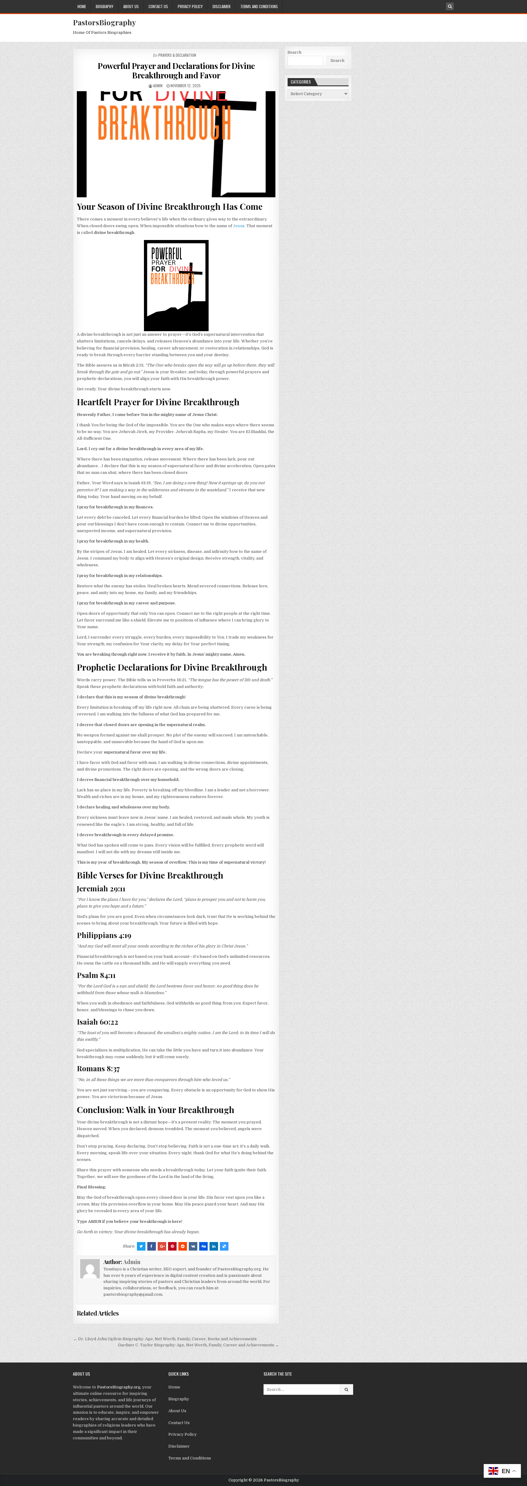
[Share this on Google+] (162, 1246)
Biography (104, 6)
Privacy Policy (190, 6)
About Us (131, 6)
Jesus (239, 226)
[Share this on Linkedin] (214, 1246)
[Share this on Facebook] (151, 1246)
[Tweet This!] (141, 1246)
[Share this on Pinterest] (172, 1246)
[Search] (450, 6)
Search (294, 52)
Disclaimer (222, 6)
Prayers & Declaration (177, 55)
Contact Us (158, 6)
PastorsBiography (104, 22)
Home (81, 6)
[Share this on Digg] (203, 1246)
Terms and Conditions (259, 6)
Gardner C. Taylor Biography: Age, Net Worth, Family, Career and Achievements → (198, 1345)
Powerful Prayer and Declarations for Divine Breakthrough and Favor (176, 70)
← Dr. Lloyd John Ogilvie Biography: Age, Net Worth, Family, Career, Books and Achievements (165, 1339)
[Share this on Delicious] (224, 1246)
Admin (158, 85)
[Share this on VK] (193, 1246)
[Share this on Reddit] (182, 1246)
